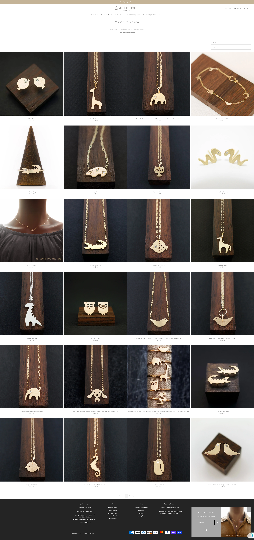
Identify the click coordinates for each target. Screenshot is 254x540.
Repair (141, 513)
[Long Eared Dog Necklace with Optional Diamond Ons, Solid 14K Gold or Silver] (95, 376)
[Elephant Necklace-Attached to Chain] (32, 376)
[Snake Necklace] (32, 230)
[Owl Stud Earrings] (95, 303)
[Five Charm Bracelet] (222, 84)
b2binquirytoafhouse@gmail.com (169, 507)
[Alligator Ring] (32, 157)
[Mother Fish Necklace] (158, 230)
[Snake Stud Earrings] (222, 157)
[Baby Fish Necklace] (32, 450)
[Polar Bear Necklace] (95, 157)
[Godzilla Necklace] (32, 303)
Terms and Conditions (113, 516)
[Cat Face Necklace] (158, 157)
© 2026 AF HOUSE (77, 533)
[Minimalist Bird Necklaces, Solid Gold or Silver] (222, 303)
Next (133, 496)
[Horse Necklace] (222, 230)
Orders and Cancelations (141, 507)
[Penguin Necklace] (158, 450)
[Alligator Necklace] (95, 230)
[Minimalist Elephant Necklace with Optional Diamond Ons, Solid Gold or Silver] (158, 84)
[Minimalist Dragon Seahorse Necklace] (95, 450)
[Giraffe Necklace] (95, 84)
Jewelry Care (141, 516)
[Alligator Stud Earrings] (222, 376)
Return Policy (113, 510)
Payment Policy (112, 513)
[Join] (217, 522)
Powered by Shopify (88, 533)
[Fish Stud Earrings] (32, 84)
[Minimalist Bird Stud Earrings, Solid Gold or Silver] (222, 450)
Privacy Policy (113, 518)
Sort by (213, 42)
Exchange (141, 510)
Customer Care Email (85, 507)
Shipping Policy (112, 507)
